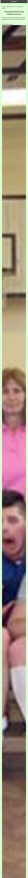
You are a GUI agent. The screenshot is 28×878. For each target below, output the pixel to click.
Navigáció (14, 1)
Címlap (3, 6)
